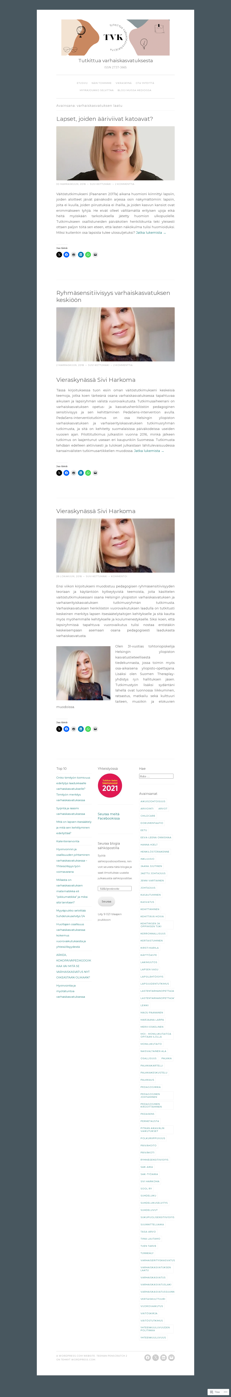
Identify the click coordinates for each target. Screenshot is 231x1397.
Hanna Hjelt (149, 844)
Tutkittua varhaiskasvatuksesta (115, 60)
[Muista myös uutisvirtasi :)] (155, 1357)
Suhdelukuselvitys (154, 1202)
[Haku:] (156, 776)
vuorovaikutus (152, 1306)
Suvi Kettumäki (100, 184)
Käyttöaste (149, 955)
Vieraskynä (124, 83)
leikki (145, 1005)
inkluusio (147, 859)
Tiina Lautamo (150, 1238)
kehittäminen (150, 909)
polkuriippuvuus (153, 1138)
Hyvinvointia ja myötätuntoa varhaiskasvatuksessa (70, 991)
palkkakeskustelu (154, 1072)
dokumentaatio (152, 823)
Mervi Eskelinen (152, 1026)
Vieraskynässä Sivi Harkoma (96, 511)
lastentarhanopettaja (157, 991)
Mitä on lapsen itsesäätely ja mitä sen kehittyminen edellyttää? (73, 827)
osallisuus (149, 1058)
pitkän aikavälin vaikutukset (152, 1129)
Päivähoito (149, 1145)
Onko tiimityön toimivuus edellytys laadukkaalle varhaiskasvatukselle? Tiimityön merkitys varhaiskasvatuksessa (73, 789)
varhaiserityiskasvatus (158, 1260)
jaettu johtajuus (153, 873)
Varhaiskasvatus (153, 1277)
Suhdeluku (148, 1195)
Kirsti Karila (150, 947)
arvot (162, 808)
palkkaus (147, 1079)
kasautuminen (151, 894)
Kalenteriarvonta (67, 841)
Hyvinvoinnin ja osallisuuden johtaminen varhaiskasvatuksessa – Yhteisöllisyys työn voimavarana (73, 860)
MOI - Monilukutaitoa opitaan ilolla (156, 1035)
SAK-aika (147, 1167)
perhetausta (150, 1121)
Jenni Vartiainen (152, 880)
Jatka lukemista (151, 233)
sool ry (146, 1188)
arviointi (147, 808)
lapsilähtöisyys (152, 976)
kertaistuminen (152, 940)
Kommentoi (119, 576)
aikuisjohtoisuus (153, 801)
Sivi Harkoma (150, 1181)
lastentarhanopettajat (158, 998)
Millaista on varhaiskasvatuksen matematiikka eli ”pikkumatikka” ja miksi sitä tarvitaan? (72, 891)
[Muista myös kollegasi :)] (171, 1357)
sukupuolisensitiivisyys (158, 1217)
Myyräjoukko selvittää (97, 90)
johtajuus (148, 887)
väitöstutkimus (152, 1320)
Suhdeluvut (149, 1210)
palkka (167, 1058)
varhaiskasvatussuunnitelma (162, 1291)
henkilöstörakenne (155, 851)
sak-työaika (149, 1174)
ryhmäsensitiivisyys (155, 1159)
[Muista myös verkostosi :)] (163, 1357)
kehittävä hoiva (152, 916)
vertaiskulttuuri (153, 1299)
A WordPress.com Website (75, 1355)
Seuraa (106, 901)
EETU (144, 830)
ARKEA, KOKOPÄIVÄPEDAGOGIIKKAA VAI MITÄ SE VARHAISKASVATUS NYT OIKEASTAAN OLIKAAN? (73, 966)
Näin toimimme (102, 83)
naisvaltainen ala (153, 1051)
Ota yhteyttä (145, 83)
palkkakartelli (152, 1065)
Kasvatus (147, 902)
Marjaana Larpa (152, 1019)
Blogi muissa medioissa (134, 90)
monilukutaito (151, 1044)
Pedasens (147, 1114)
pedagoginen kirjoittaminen (151, 1105)
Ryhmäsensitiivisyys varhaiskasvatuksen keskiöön (113, 296)
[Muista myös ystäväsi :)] (147, 1357)
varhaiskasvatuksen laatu (156, 1269)
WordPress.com (83, 1359)
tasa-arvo (148, 1231)
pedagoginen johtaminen (150, 1095)
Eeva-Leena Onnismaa (156, 837)
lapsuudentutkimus (155, 983)
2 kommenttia (124, 184)
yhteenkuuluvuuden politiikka (155, 1329)
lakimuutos (149, 962)
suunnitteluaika (152, 1224)
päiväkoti (147, 1152)
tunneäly (147, 1253)
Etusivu (82, 83)
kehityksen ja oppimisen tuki (151, 925)
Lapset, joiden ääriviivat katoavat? (104, 118)
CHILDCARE (148, 815)
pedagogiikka (151, 1087)
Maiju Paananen (152, 1012)
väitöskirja (149, 1313)
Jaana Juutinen (151, 866)
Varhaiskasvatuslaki (156, 1284)
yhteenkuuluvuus (153, 1337)
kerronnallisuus (153, 933)
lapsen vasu (149, 969)
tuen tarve (148, 1246)
